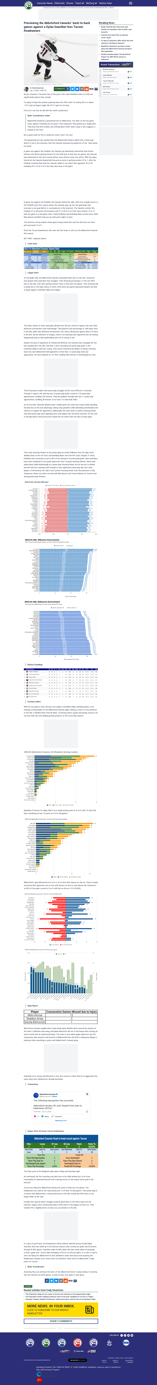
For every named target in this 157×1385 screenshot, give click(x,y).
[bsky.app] (77, 89)
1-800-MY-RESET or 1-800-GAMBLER (71, 1367)
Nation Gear (105, 3)
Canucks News (45, 3)
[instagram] (125, 1335)
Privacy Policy (104, 1361)
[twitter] (72, 89)
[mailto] (82, 89)
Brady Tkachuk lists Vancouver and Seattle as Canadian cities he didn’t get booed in (116, 29)
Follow (54, 1096)
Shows (69, 3)
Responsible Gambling (129, 1361)
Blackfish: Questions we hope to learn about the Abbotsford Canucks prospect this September (116, 49)
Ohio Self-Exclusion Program (47, 1370)
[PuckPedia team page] (96, 89)
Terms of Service (115, 1361)
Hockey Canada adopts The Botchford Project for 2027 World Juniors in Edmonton (115, 57)
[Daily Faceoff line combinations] (91, 89)
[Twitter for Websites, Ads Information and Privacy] (87, 1112)
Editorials (59, 3)
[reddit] (86, 89)
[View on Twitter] (87, 1095)
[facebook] (68, 89)
